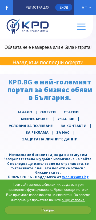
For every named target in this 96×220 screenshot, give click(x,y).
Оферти (48, 112)
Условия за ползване (31, 125)
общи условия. (73, 200)
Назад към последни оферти (48, 62)
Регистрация (38, 7)
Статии (71, 112)
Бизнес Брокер (35, 118)
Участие (65, 118)
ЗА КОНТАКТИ (73, 125)
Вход (63, 7)
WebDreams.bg (75, 177)
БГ (84, 7)
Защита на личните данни (49, 139)
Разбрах (48, 210)
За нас (62, 132)
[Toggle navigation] (81, 27)
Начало (25, 112)
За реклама (37, 132)
